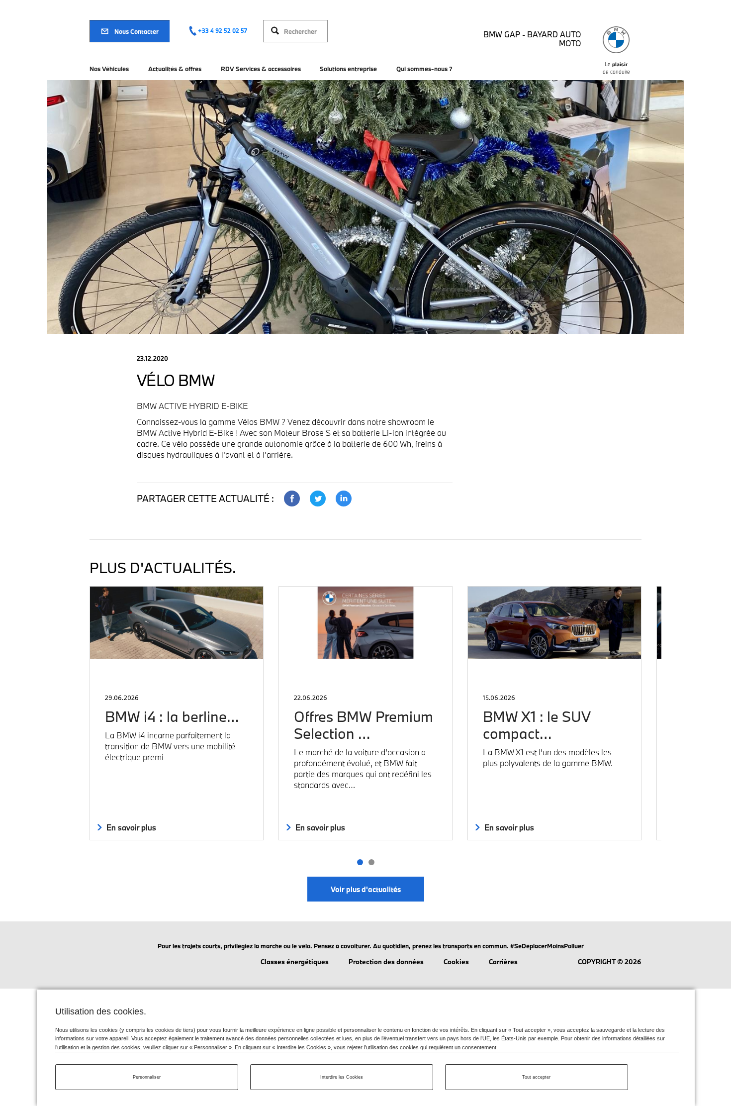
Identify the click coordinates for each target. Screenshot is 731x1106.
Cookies (456, 961)
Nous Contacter (136, 31)
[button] (360, 862)
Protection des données (386, 961)
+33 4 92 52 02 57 (222, 30)
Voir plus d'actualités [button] (366, 889)
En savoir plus (130, 827)
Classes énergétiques (295, 961)
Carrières (503, 961)
